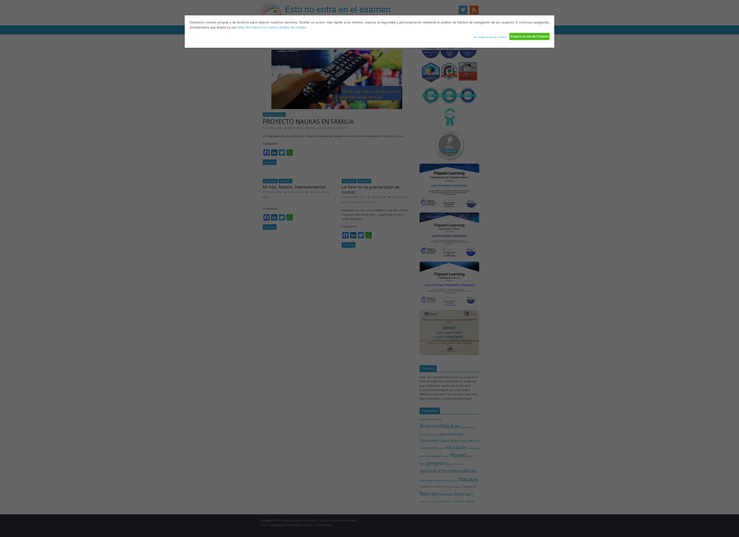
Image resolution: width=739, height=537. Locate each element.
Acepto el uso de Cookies (529, 36)
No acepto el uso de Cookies (490, 37)
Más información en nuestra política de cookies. (272, 27)
